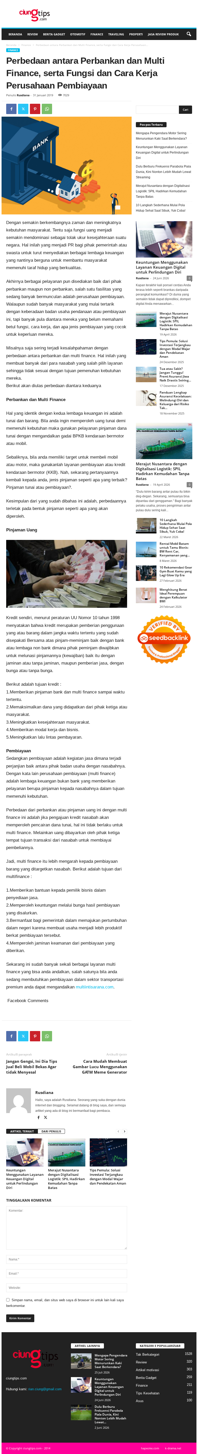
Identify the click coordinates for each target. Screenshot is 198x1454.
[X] (23, 109)
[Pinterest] (35, 109)
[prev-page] (118, 1131)
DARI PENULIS (51, 1131)
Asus (140, 1401)
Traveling (116, 34)
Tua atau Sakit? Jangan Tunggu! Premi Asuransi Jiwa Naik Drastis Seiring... (175, 374)
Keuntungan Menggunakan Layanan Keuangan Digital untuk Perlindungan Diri (25, 1179)
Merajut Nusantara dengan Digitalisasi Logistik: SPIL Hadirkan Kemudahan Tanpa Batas (66, 1179)
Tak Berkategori (147, 1354)
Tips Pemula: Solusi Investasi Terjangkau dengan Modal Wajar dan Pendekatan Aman (108, 1177)
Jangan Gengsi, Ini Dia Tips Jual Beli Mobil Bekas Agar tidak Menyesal (31, 1067)
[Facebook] (11, 109)
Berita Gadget (54, 34)
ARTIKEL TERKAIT (22, 1131)
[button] (188, 34)
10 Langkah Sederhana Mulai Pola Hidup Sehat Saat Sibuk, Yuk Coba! (160, 207)
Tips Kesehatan (147, 1393)
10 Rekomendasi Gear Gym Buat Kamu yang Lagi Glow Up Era (176, 571)
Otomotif (77, 34)
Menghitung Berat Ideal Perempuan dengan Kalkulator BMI (173, 595)
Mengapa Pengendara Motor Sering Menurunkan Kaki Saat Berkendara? (161, 135)
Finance (96, 34)
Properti (136, 34)
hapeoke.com (150, 1448)
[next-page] (124, 1131)
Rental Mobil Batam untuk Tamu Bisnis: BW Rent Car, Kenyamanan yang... (175, 549)
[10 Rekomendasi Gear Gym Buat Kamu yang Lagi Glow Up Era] (146, 573)
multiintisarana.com (94, 987)
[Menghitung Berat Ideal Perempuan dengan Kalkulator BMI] (146, 595)
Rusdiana (23, 95)
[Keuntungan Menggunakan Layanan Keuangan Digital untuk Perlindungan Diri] (25, 1152)
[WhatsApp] (47, 109)
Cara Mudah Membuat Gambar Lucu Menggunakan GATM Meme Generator (100, 1067)
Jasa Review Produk (163, 34)
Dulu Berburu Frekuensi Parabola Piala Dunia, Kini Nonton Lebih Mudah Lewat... (110, 1414)
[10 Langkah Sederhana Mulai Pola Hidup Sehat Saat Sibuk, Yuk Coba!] (146, 525)
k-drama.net (173, 1448)
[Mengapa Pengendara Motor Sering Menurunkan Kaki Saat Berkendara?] (81, 1361)
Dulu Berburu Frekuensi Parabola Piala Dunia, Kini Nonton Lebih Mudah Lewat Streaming (163, 172)
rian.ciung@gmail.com (45, 1389)
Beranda (15, 34)
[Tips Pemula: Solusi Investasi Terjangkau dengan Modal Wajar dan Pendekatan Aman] (108, 1152)
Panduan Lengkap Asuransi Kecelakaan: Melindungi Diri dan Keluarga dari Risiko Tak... (176, 400)
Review (32, 34)
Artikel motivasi (147, 1370)
